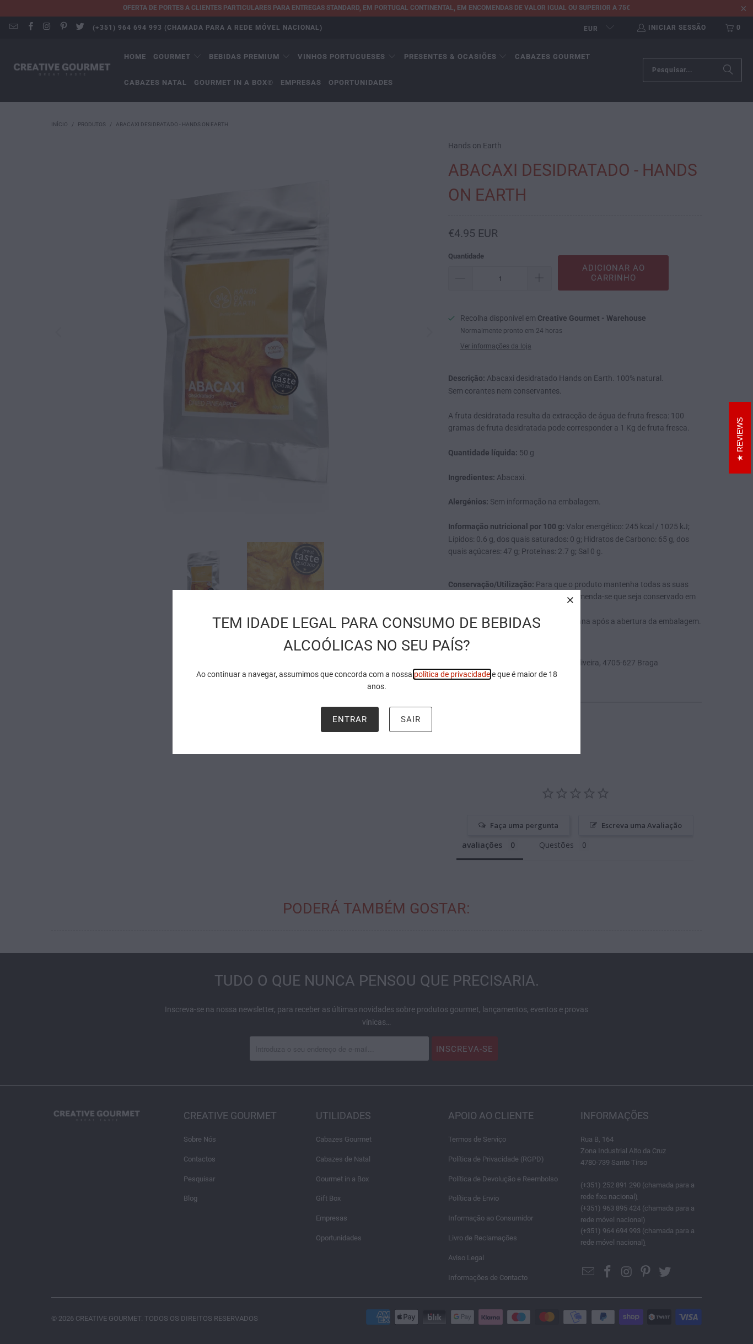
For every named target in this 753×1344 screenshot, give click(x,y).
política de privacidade (452, 674)
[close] (570, 600)
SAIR (411, 719)
